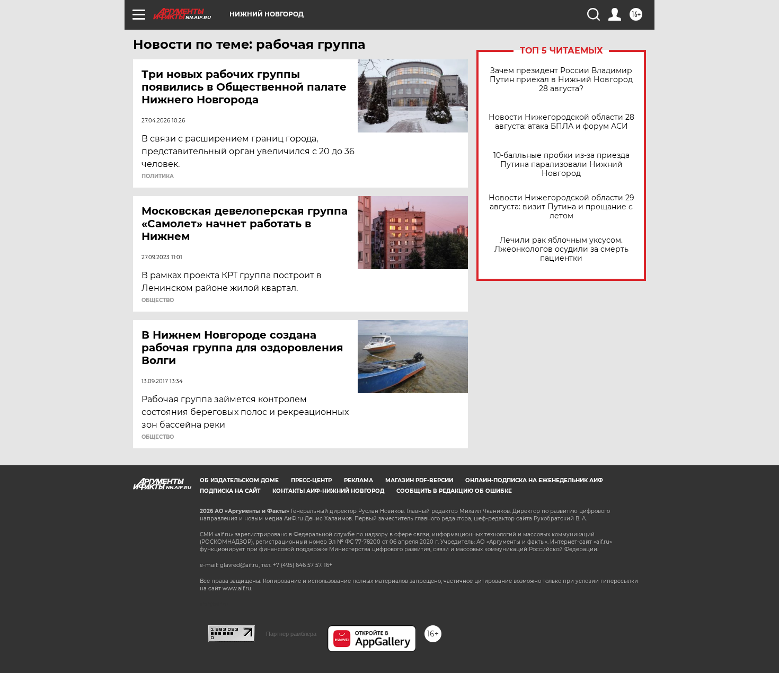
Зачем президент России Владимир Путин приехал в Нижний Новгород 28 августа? (561, 79)
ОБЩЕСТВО (157, 300)
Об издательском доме (239, 480)
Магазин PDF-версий (419, 480)
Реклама (358, 480)
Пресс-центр (311, 480)
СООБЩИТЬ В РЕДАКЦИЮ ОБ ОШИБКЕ (454, 491)
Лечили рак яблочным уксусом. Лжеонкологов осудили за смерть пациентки (561, 249)
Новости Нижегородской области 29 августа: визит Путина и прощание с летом (561, 206)
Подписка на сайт (230, 491)
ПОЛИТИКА (157, 176)
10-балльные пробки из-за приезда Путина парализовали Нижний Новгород (561, 164)
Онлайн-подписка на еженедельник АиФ (534, 480)
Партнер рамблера (291, 634)
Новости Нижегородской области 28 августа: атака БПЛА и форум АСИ (561, 122)
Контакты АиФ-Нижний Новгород (328, 491)
